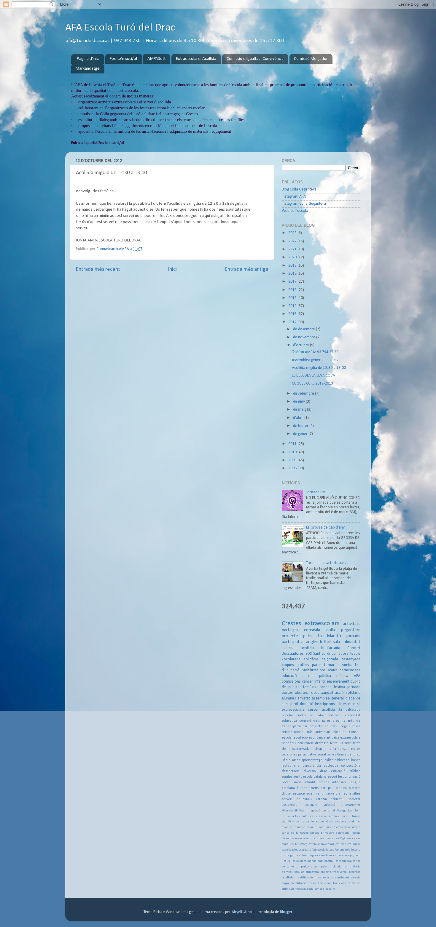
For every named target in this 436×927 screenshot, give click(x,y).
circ (297, 766)
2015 (292, 298)
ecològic (341, 838)
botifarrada (330, 648)
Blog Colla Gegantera (299, 189)
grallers (303, 665)
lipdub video (298, 861)
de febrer (301, 426)
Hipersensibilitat (293, 810)
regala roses (350, 726)
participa (290, 630)
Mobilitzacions (314, 670)
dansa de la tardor (295, 833)
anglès (312, 642)
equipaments (292, 777)
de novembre (304, 337)
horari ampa (291, 782)
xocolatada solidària (300, 659)
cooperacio (343, 827)
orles (293, 754)
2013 (292, 314)
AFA (357, 676)
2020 (292, 257)
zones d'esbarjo (325, 889)
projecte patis (297, 636)
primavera (312, 872)
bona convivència (322, 821)
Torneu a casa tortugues (326, 563)
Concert (353, 648)
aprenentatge (311, 760)
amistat (303, 698)
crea (336, 721)
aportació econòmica (309, 737)
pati (323, 788)
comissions (291, 681)
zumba (346, 665)
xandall (327, 693)
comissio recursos (306, 827)
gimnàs (295, 855)
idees (304, 855)
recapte (299, 793)
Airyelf (237, 912)
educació (289, 676)
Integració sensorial (321, 810)
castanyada (350, 659)
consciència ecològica (320, 766)
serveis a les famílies (343, 793)
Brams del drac (348, 754)
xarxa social (306, 889)
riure (317, 877)
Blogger (286, 912)
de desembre (304, 329)
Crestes (291, 623)
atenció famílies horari (332, 816)
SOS (308, 654)
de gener (300, 434)
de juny (299, 402)
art (328, 737)
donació (307, 704)
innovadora (342, 855)
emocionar (353, 838)
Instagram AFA (294, 196)
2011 (292, 444)
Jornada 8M (316, 492)
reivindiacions (292, 732)
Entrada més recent (98, 269)
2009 (292, 460)
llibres (342, 704)
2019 (292, 266)
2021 (292, 249)
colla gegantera (343, 630)
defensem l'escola (348, 833)
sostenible (289, 805)
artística (308, 816)
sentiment (342, 877)
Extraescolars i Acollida (196, 59)
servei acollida (321, 710)
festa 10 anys (340, 743)
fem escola (318, 849)
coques (288, 665)
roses (314, 693)
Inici (172, 269)
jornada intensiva (332, 782)
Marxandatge (88, 68)
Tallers (287, 648)
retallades (288, 877)
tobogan (311, 805)
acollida (307, 648)
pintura (341, 788)
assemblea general (328, 698)
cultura (355, 827)
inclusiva (328, 855)
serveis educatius (297, 799)
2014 (292, 306)
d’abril (298, 418)
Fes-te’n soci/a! (123, 59)
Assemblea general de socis (315, 360)
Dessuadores (293, 654)
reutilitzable (305, 877)
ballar (328, 760)
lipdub (286, 861)
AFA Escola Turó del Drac (120, 28)
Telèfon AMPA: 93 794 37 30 (315, 352)
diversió (310, 771)
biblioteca (342, 760)
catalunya (354, 821)
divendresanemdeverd (296, 838)
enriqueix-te (290, 844)
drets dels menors (323, 838)
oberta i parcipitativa (338, 861)
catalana (340, 821)
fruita (285, 855)
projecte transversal (334, 872)
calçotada (330, 659)
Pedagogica (344, 810)
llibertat (303, 788)
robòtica (328, 877)
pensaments (290, 866)
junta (328, 749)
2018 (292, 274)
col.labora (340, 654)
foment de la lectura (347, 849)
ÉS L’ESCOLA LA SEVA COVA (313, 375)
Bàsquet (339, 732)
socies (312, 883)
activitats (351, 624)
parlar (356, 861)
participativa (307, 754)
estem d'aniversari (321, 844)
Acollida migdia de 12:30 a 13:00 (319, 368)
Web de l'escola (295, 211)
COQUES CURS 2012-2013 (312, 383)
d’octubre (301, 345)
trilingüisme (290, 889)
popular (299, 872)
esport (332, 777)
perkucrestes (309, 866)
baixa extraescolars (346, 737)
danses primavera (322, 833)
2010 (292, 452)
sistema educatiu (330, 799)
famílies (309, 687)
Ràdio (286, 760)
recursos (354, 872)
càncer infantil (314, 681)
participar (300, 726)
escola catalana (315, 777)
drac (323, 771)
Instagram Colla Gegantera (304, 204)
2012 (292, 322)
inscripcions (325, 704)
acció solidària (347, 693)
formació (354, 777)
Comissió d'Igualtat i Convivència (255, 59)
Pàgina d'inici (88, 59)
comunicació (327, 827)
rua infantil (315, 793)
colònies (287, 827)
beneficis (289, 743)
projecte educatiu (324, 726)
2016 (292, 290)
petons (325, 866)
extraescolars (322, 623)
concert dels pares (314, 721)
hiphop (316, 749)
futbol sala (330, 642)
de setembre (304, 394)
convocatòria (350, 766)
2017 (292, 282)
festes (330, 849)
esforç (303, 844)
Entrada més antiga (246, 269)
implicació (315, 855)
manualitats (315, 861)
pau (331, 788)
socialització (298, 883)
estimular (353, 844)
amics (333, 670)
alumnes (289, 698)
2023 (292, 233)
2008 (292, 468)
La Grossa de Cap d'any (325, 527)
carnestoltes (350, 670)
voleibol (329, 805)
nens (315, 788)
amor (296, 760)
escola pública (317, 676)
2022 (292, 241)
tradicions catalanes (346, 883)
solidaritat (350, 642)
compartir (334, 715)
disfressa (321, 743)
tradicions (324, 883)
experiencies (290, 849)
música (342, 676)
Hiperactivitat (351, 805)
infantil (309, 782)
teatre (355, 654)
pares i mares (325, 665)
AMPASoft (156, 59)
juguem (355, 855)
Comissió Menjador (311, 59)
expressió (305, 849)
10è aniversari (318, 732)
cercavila (312, 630)
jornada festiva (332, 687)
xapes (331, 754)
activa (296, 816)
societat (354, 799)
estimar (340, 844)
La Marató (329, 636)
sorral (322, 754)
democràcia (291, 771)
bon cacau (302, 821)
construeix (305, 743)
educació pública (345, 771)
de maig (300, 410)
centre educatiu (310, 715)
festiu (342, 777)
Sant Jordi (321, 654)
